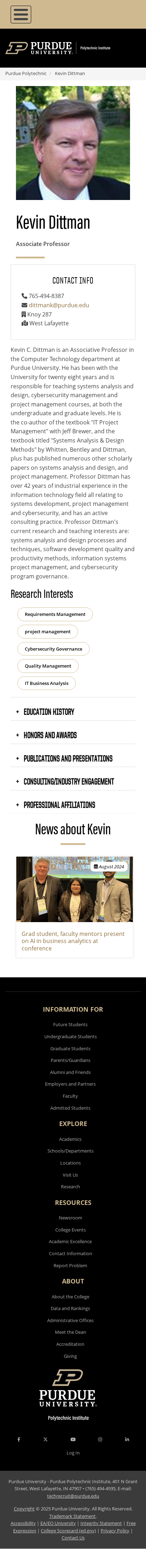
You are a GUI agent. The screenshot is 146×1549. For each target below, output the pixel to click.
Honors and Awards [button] (49, 734)
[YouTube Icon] (73, 1439)
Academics (70, 1139)
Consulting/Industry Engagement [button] (68, 781)
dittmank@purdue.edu (59, 305)
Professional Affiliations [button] (58, 804)
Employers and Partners (70, 1084)
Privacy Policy (115, 1530)
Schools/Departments (70, 1151)
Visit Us (70, 1175)
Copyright (24, 1508)
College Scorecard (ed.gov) (68, 1530)
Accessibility (23, 1523)
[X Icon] (46, 1439)
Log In (73, 1453)
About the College (70, 1296)
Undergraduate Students (70, 1036)
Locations (70, 1163)
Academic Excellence (70, 1241)
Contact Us (73, 1537)
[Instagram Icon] (100, 1439)
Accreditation (70, 1344)
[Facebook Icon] (18, 1439)
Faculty (70, 1096)
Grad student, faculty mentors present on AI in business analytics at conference (73, 941)
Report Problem (70, 1265)
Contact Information (70, 1253)
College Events (70, 1230)
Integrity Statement (101, 1523)
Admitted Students (70, 1108)
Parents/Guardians (70, 1060)
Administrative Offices (70, 1320)
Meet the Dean (70, 1332)
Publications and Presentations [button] (67, 758)
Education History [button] (48, 711)
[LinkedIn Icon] (127, 1439)
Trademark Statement (72, 1516)
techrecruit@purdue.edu (73, 1496)
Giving (70, 1356)
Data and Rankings (70, 1308)
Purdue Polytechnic (25, 73)
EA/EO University (58, 1523)
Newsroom (70, 1217)
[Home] (68, 48)
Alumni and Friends (70, 1072)
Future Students (70, 1024)
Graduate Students (70, 1048)
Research (70, 1186)
